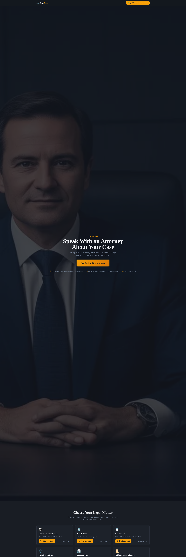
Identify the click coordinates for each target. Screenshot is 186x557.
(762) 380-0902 (124, 541)
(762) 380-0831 (86, 541)
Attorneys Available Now (140, 3)
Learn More (65, 541)
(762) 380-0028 (48, 541)
